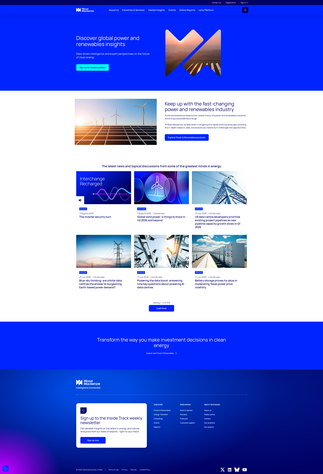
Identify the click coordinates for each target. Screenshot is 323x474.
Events (172, 9)
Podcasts (184, 418)
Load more (161, 308)
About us (207, 410)
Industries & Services (133, 9)
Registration (231, 2)
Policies (133, 469)
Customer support (187, 423)
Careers (207, 418)
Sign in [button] (244, 2)
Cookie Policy (145, 469)
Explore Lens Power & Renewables (160, 353)
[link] (161, 384)
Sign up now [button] (93, 440)
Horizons (183, 414)
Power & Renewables (162, 410)
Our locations (209, 423)
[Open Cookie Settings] (6, 468)
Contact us (216, 2)
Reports (157, 427)
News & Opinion (186, 410)
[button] (245, 10)
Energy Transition (161, 414)
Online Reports (187, 9)
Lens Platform (206, 9)
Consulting (158, 418)
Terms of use (113, 469)
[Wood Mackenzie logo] (85, 10)
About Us (114, 9)
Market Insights (156, 9)
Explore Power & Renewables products (186, 137)
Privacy (124, 469)
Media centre (209, 414)
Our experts (209, 427)
